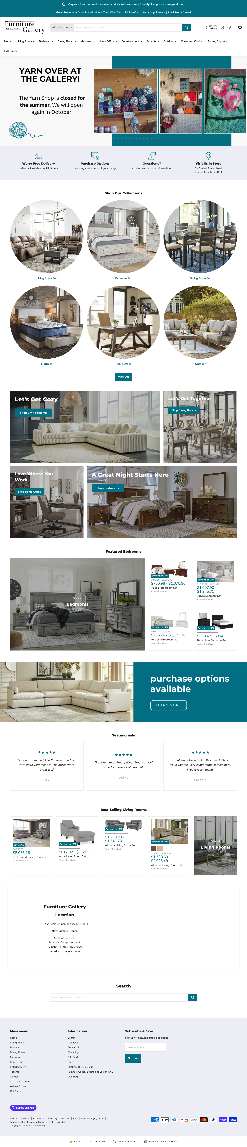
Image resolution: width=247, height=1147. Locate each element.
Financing (73, 1052)
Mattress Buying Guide (80, 1067)
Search (71, 1037)
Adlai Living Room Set (72, 856)
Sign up (133, 1058)
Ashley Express (217, 41)
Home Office (107, 41)
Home (8, 41)
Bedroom (45, 41)
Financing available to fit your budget (95, 168)
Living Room (25, 41)
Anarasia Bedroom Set (164, 639)
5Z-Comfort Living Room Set (30, 857)
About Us (73, 1042)
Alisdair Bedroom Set (164, 588)
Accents (151, 41)
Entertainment (130, 41)
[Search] (186, 27)
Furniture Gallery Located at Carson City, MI (92, 1071)
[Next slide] (237, 101)
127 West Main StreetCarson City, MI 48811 (208, 170)
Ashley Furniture (159, 591)
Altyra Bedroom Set (209, 596)
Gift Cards (10, 51)
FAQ (70, 1062)
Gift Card (73, 1057)
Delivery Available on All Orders (38, 168)
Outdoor (169, 41)
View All (123, 377)
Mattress (86, 41)
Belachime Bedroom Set (212, 640)
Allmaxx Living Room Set (120, 845)
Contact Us (74, 1047)
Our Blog (73, 1076)
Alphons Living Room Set (166, 865)
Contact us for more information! (151, 168)
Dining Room (65, 41)
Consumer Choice (191, 41)
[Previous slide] (9, 101)
